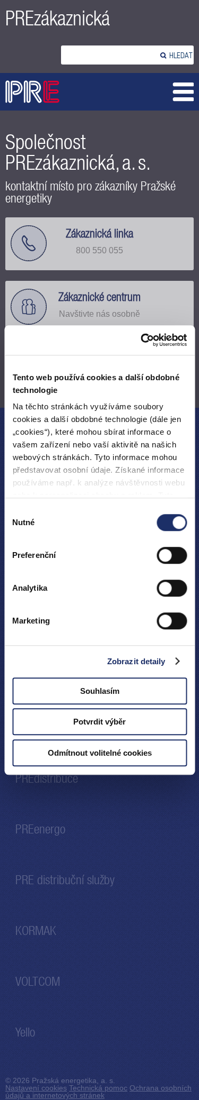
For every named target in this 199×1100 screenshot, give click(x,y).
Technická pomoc (98, 1088)
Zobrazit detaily (136, 661)
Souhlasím (99, 690)
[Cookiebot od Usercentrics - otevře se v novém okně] (142, 340)
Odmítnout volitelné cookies (100, 752)
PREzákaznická (57, 18)
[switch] (172, 555)
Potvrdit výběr (99, 721)
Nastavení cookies (36, 1088)
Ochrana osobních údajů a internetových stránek (98, 1091)
